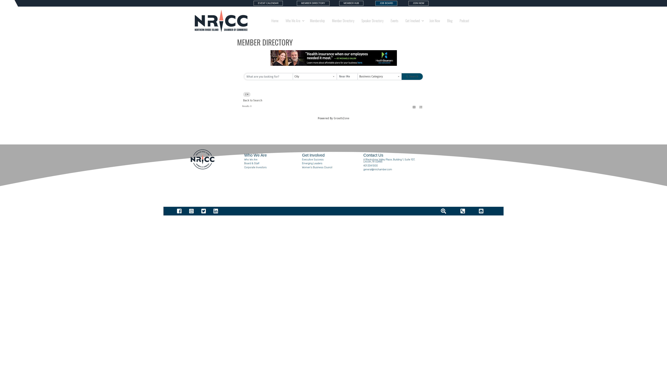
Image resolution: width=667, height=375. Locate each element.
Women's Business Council (317, 167)
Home (274, 20)
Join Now (434, 20)
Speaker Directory (372, 20)
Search (413, 76)
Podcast (464, 20)
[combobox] (315, 76)
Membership (317, 20)
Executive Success (313, 159)
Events (394, 20)
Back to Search (252, 100)
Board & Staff (251, 163)
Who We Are (250, 159)
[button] (414, 107)
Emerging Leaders (312, 163)
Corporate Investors (255, 167)
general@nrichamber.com (377, 169)
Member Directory (343, 20)
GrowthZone (341, 118)
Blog (449, 20)
